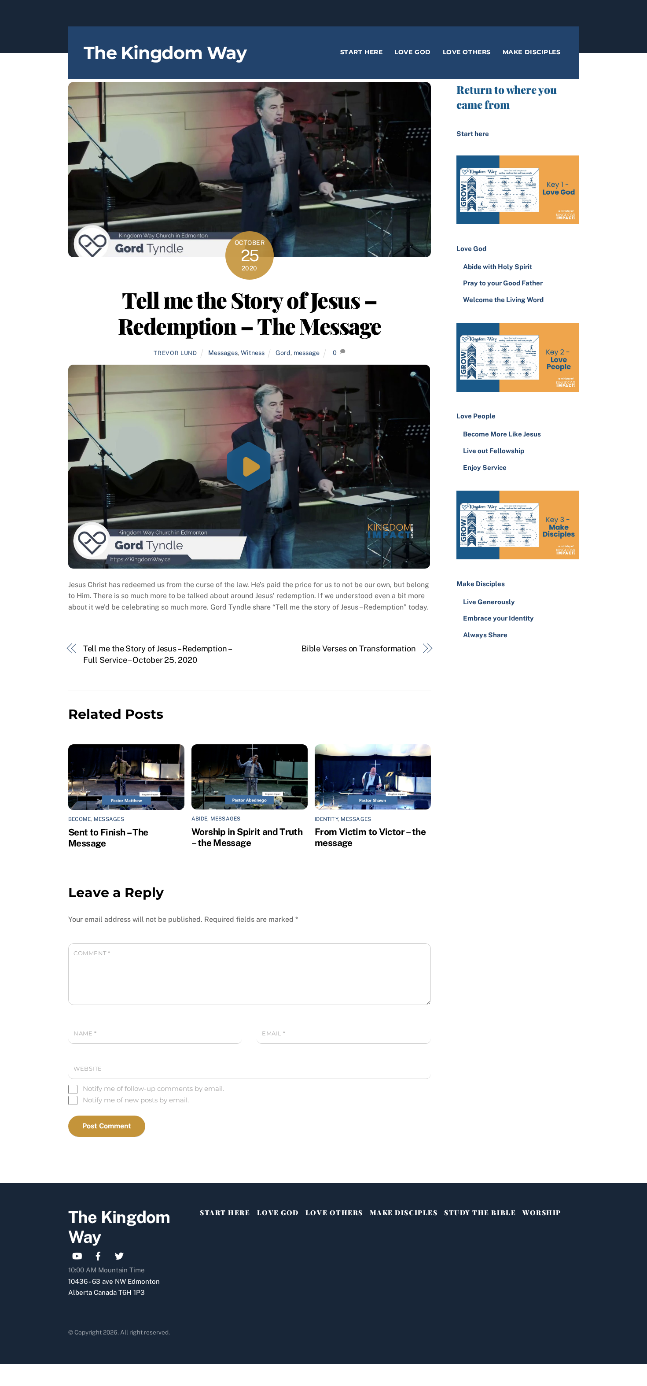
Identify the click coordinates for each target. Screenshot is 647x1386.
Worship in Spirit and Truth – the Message (246, 837)
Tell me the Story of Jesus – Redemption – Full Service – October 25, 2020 (157, 654)
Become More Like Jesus (502, 434)
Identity (326, 819)
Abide (199, 819)
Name (85, 1033)
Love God (412, 51)
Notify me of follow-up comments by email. (153, 1088)
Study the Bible (480, 1212)
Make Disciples (532, 51)
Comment (92, 953)
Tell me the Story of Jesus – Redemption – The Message (249, 312)
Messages (223, 352)
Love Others (467, 51)
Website (88, 1068)
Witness (253, 352)
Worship (541, 1212)
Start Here (361, 51)
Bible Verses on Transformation (358, 648)
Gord (283, 352)
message (307, 352)
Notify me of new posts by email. (136, 1100)
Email (274, 1033)
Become (79, 819)
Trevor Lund (175, 353)
